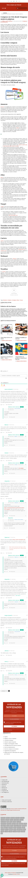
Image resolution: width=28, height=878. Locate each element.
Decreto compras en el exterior (11, 749)
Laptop (25, 823)
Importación (3, 823)
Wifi (1, 833)
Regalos (11, 829)
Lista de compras (17, 825)
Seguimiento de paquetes (10, 750)
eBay (2, 177)
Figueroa (16, 557)
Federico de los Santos (7, 21)
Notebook (11, 827)
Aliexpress (3, 817)
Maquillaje (24, 825)
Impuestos (9, 823)
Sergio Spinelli (17, 631)
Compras (5, 13)
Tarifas (2, 831)
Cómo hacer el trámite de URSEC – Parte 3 (7, 357)
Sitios (18, 300)
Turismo (15, 831)
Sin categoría (4, 792)
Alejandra (16, 502)
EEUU (11, 821)
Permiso (2, 829)
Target (2, 206)
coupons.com (3, 250)
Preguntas (4, 790)
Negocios (6, 827)
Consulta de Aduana (8, 740)
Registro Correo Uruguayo (10, 738)
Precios (6, 829)
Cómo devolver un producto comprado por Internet (21, 358)
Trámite (10, 831)
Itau (17, 823)
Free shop (19, 821)
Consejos (14, 300)
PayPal (5, 736)
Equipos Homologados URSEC (11, 743)
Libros (3, 786)
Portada (3, 789)
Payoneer (19, 827)
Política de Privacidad (6, 800)
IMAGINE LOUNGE (16, 874)
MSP (2, 827)
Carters (2, 240)
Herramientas (5, 781)
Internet (3, 784)
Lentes (8, 825)
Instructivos (4, 783)
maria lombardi (17, 408)
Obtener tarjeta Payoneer (10, 742)
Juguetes (21, 823)
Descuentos (3, 821)
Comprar (9, 300)
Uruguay (23, 831)
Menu (3, 8)
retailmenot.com (21, 249)
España (14, 821)
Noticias (3, 787)
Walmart (14, 258)
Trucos (21, 300)
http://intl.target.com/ (13, 215)
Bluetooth (13, 817)
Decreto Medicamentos (9, 747)
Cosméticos (16, 819)
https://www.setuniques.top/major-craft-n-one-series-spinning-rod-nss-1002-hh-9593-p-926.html (17, 548)
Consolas (7, 819)
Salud (15, 829)
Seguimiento (19, 829)
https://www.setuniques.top (19, 539)
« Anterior (3, 691)
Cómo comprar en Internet (10, 872)
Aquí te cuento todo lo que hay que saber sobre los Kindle (15, 145)
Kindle (17, 127)
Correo (11, 819)
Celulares (17, 817)
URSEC (19, 831)
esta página (21, 468)
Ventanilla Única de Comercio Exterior (12, 745)
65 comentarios (4, 22)
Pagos (15, 827)
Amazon (2, 106)
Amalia (16, 464)
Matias (16, 436)
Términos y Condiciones (7, 801)
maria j (16, 674)
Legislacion (3, 825)
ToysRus (4, 271)
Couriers (21, 819)
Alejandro (16, 601)
